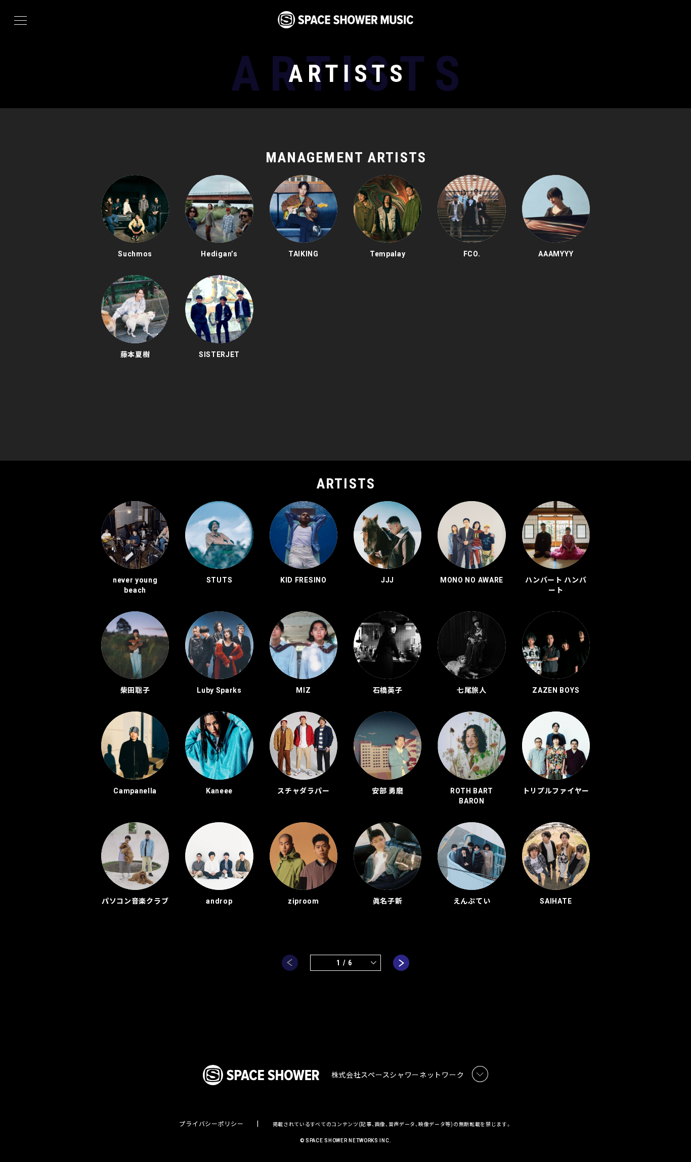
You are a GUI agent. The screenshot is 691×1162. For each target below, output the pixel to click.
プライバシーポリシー (211, 1124)
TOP (671, 1138)
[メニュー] (20, 20)
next (401, 963)
